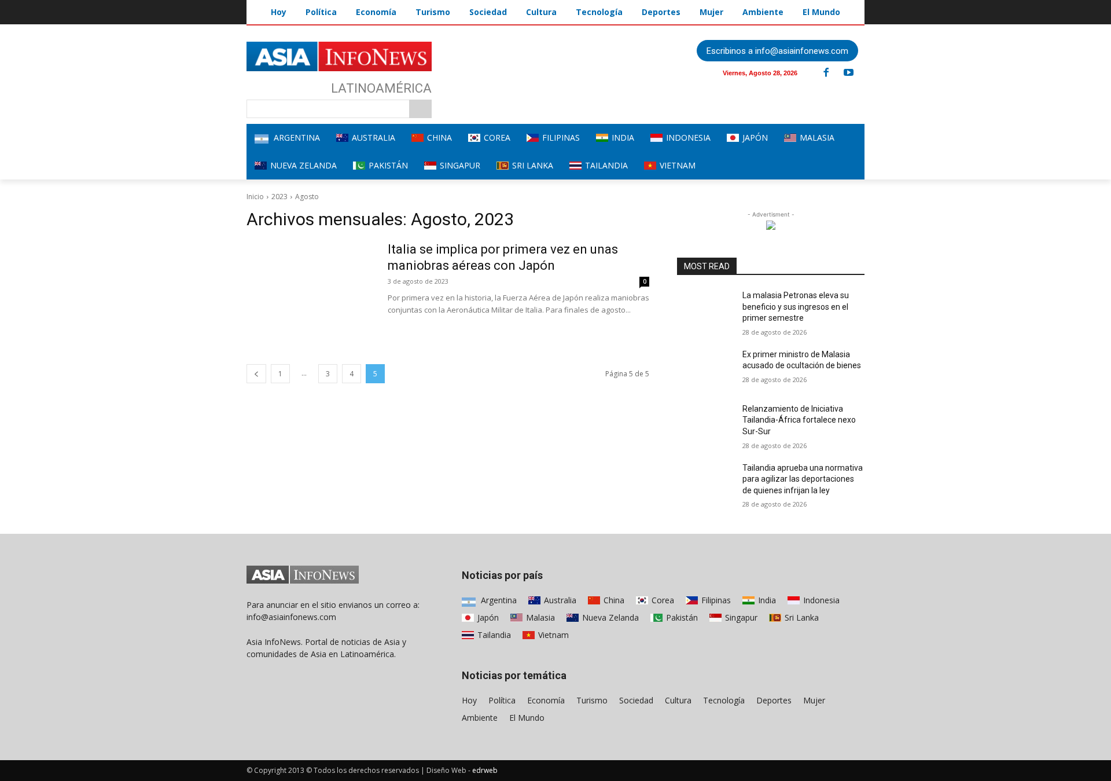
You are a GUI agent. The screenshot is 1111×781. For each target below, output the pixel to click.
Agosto (307, 196)
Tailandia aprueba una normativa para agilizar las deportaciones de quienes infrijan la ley (802, 479)
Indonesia (820, 600)
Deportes (774, 700)
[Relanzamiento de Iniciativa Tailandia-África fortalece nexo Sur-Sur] (705, 423)
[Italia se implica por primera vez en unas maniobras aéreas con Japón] (310, 284)
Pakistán (681, 617)
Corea (661, 600)
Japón (487, 617)
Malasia (539, 617)
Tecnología (724, 700)
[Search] (420, 109)
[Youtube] (848, 73)
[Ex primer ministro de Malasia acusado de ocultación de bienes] (705, 368)
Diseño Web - (462, 770)
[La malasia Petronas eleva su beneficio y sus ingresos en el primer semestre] (705, 309)
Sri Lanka (800, 617)
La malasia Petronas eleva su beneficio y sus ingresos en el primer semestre (795, 306)
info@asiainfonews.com (291, 616)
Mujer (814, 700)
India (766, 600)
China (612, 600)
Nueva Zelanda (609, 617)
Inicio (255, 196)
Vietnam (552, 634)
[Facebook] (826, 73)
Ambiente (480, 717)
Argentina (498, 600)
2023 (279, 196)
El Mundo (527, 717)
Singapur (740, 617)
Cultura (678, 700)
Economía (546, 700)
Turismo (592, 700)
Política (502, 700)
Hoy (469, 700)
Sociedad (636, 700)
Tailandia (493, 634)
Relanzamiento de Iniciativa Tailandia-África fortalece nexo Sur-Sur (799, 420)
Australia (559, 600)
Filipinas (715, 600)
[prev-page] (256, 373)
